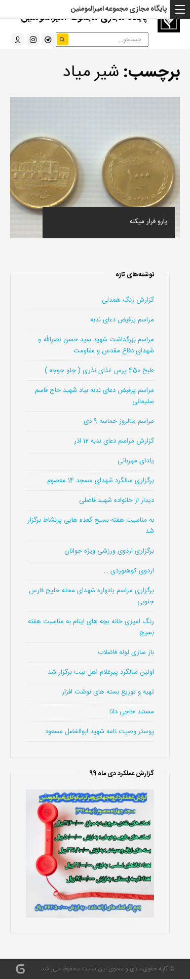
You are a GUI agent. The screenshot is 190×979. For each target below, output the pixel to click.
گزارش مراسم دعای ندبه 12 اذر (114, 441)
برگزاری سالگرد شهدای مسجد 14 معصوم (100, 480)
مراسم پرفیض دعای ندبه (122, 319)
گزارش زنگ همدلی (128, 300)
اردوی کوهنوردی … (129, 570)
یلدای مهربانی (136, 460)
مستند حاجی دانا (131, 711)
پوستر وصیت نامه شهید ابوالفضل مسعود (99, 731)
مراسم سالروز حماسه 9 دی (119, 421)
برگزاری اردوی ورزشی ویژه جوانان (109, 551)
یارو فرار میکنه (148, 221)
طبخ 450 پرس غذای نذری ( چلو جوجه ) (99, 370)
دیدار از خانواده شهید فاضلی (116, 500)
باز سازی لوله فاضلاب (126, 652)
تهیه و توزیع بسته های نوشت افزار (108, 692)
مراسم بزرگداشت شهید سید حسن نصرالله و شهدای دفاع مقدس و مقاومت (96, 345)
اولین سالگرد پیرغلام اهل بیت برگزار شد (101, 672)
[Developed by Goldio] (20, 969)
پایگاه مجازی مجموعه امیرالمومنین (119, 9)
